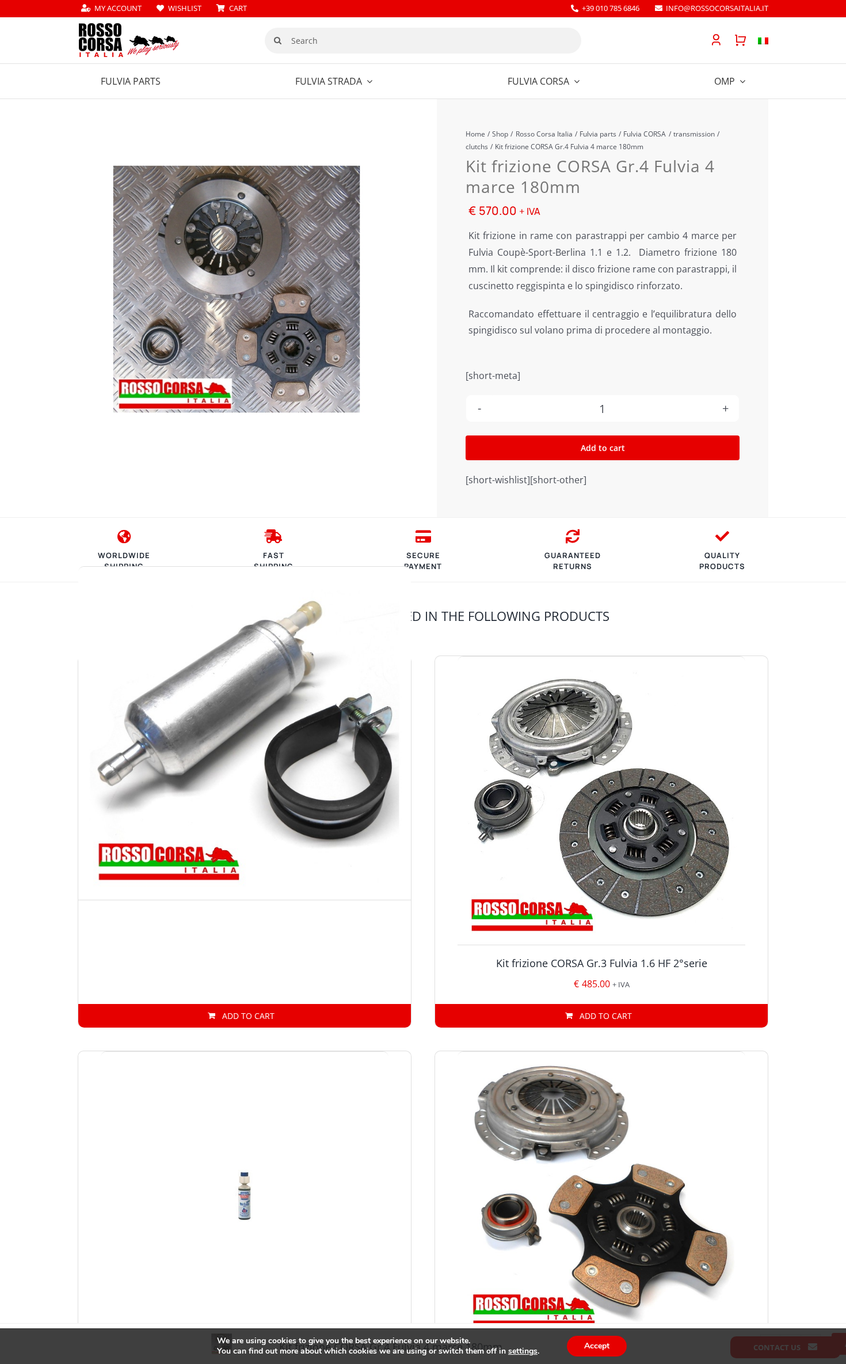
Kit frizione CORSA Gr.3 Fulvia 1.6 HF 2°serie (601, 963)
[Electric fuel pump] (244, 733)
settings (523, 1351)
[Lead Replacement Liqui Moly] (244, 1195)
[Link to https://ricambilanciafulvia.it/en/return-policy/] (573, 536)
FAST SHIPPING (274, 561)
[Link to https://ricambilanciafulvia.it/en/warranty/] (722, 536)
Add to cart (603, 447)
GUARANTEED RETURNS (572, 561)
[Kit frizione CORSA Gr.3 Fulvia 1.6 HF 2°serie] (601, 800)
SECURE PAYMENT (423, 561)
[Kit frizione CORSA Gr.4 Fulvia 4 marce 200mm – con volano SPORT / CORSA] (601, 1195)
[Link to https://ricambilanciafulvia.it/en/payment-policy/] (423, 536)
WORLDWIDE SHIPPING (124, 561)
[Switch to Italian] (757, 40)
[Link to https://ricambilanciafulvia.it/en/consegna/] (124, 536)
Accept (596, 1345)
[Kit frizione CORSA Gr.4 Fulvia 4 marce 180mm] (236, 289)
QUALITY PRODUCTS (722, 561)
